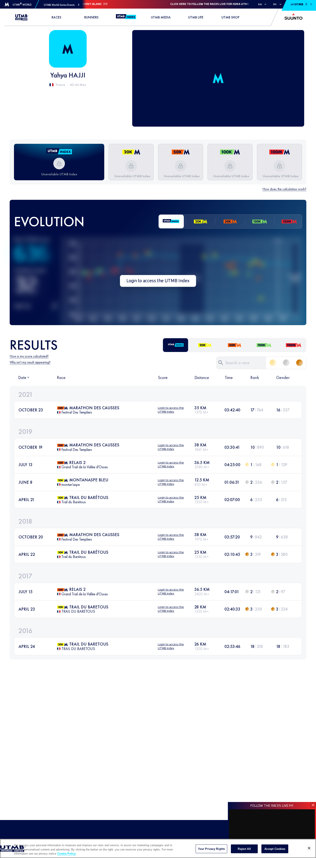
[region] (158, 848)
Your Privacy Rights (211, 848)
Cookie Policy (66, 853)
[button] (61, 5)
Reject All (244, 848)
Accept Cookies (274, 848)
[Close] (309, 848)
